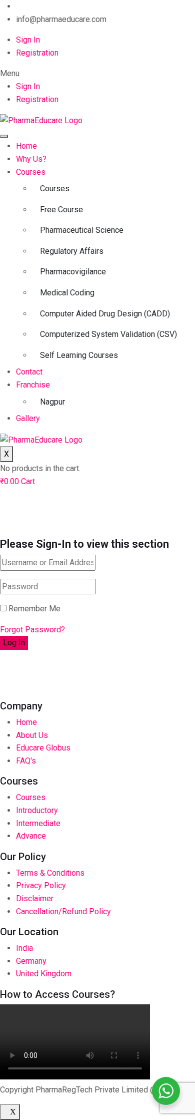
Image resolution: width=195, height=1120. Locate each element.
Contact (29, 372)
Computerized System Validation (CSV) (108, 334)
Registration (37, 53)
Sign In (28, 40)
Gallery (28, 418)
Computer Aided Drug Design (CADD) (105, 313)
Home (26, 146)
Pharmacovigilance (73, 271)
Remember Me (33, 608)
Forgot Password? (32, 629)
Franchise (33, 385)
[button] (97, 73)
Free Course (61, 209)
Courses (31, 172)
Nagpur (52, 402)
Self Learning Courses (79, 355)
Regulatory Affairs (72, 251)
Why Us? (31, 159)
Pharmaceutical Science (82, 230)
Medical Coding (67, 292)
